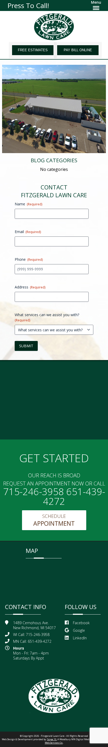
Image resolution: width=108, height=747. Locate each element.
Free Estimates (33, 50)
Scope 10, (52, 739)
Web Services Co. (54, 742)
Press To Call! (28, 5)
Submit (26, 345)
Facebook (81, 622)
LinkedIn (80, 637)
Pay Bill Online (78, 50)
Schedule (54, 520)
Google (79, 630)
